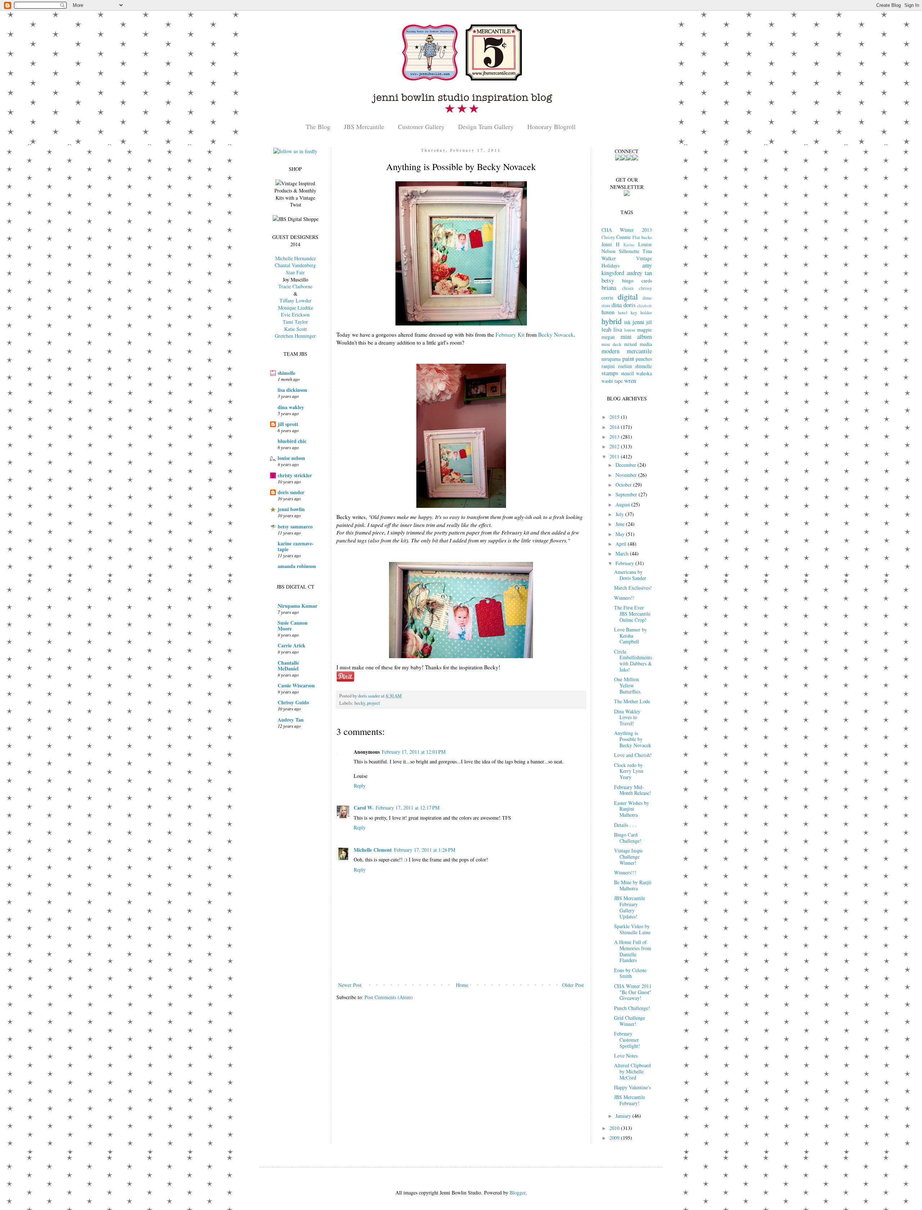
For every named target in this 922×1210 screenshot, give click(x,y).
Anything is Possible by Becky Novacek (632, 739)
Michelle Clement (373, 850)
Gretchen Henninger (295, 335)
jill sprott (288, 424)
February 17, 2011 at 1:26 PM (424, 849)
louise (629, 330)
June (621, 523)
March (623, 553)
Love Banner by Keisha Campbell (630, 635)
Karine (629, 244)
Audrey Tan (291, 719)
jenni (638, 322)
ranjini (608, 366)
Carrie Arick (291, 645)
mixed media (638, 344)
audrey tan (639, 273)
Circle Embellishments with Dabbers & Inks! (633, 660)
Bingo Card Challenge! (627, 837)
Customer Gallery (421, 126)
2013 (615, 436)
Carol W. (363, 807)
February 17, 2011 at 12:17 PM (407, 807)
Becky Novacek (556, 334)
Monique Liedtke (295, 307)
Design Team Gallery (486, 126)
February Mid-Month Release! (632, 790)
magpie (644, 329)
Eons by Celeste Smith (630, 973)
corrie (607, 297)
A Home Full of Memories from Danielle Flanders (632, 951)
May (621, 534)
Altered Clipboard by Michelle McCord (632, 1071)
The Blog (318, 126)
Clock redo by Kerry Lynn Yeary (628, 771)
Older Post (573, 984)
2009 (615, 1137)
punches (644, 358)
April (622, 543)
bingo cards (637, 280)
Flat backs (642, 237)
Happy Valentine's (632, 1087)
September (627, 494)
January (624, 1115)
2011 (615, 456)
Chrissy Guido (293, 702)
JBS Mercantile (364, 126)
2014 (615, 427)
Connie (623, 237)
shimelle (286, 373)
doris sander (291, 492)
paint (628, 358)
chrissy (645, 288)
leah (606, 329)
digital (628, 296)
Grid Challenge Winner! (629, 1020)
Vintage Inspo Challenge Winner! (628, 856)
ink (627, 322)
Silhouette (629, 251)
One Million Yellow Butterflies (627, 685)
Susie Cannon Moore (293, 625)
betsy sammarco (295, 526)
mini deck (611, 344)
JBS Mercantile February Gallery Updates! (629, 907)
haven (607, 312)
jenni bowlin (291, 509)
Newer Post (350, 984)
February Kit (510, 334)
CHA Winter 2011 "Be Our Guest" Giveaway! (633, 992)
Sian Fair (295, 272)
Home (462, 984)
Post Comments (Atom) (388, 997)
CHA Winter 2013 (626, 229)
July (620, 514)
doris (629, 305)
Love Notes (625, 1055)
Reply (360, 785)
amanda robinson (297, 566)
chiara (628, 288)
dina (617, 305)
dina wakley (291, 407)
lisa (617, 329)
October (624, 484)
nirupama (611, 358)
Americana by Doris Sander (630, 574)
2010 (615, 1128)
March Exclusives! (633, 587)
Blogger (517, 1192)
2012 (615, 446)
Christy (608, 237)
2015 (615, 416)
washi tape (612, 380)
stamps (609, 373)
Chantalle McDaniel (288, 665)
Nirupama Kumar (297, 606)
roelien (625, 366)
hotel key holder (635, 313)
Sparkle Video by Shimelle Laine (632, 929)
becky (359, 703)
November (627, 474)
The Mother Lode (632, 701)
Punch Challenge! (632, 1008)
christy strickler (295, 475)
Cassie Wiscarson (296, 685)
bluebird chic (292, 441)
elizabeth (644, 305)
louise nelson (291, 458)
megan (608, 336)
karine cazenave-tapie (296, 546)
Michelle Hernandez (295, 258)
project (373, 703)
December (626, 464)
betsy (607, 280)
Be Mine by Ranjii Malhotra (633, 885)
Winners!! (624, 597)
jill (649, 322)
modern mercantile (626, 351)
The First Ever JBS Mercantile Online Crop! (632, 613)
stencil (627, 373)
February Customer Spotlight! (627, 1039)
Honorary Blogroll (551, 126)
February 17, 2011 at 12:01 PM (414, 751)
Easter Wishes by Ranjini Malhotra (631, 809)
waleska (644, 373)
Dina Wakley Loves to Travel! (627, 717)
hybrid (611, 320)
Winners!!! (625, 872)
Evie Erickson (295, 314)
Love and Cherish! (633, 755)
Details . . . (625, 824)
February (625, 563)
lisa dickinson (292, 390)
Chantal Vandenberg (295, 265)
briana (608, 287)
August (623, 504)
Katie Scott (295, 328)
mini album (636, 336)
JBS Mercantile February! (629, 1100)
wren (630, 380)
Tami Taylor (295, 321)
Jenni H (610, 244)
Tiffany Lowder (295, 300)
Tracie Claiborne (295, 286)
